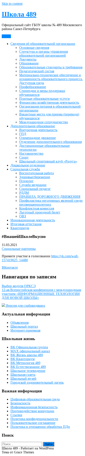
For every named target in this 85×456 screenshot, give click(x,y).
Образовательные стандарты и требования (50, 67)
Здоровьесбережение (34, 177)
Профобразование (32, 87)
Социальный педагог (35, 189)
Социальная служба (25, 169)
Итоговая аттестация (25, 224)
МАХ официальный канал (30, 351)
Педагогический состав (36, 71)
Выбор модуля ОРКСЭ (19, 286)
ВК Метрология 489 (25, 363)
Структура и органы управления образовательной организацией (43, 53)
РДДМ (24, 193)
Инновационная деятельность (32, 220)
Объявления (19, 322)
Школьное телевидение (27, 371)
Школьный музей (23, 378)
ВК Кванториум (22, 359)
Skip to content (12, 3)
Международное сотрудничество (43, 122)
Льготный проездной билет (39, 212)
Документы (27, 59)
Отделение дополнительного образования (50, 142)
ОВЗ (22, 216)
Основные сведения (34, 47)
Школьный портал (24, 326)
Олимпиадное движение (37, 138)
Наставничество (31, 153)
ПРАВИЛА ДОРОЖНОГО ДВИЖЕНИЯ (49, 196)
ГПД (22, 134)
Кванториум (19, 228)
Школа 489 (19, 14)
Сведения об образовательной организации (42, 44)
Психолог (26, 181)
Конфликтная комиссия (36, 208)
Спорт (24, 157)
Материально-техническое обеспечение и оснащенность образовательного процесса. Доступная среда (51, 79)
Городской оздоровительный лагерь (37, 382)
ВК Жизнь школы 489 (26, 355)
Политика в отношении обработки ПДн (40, 427)
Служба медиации (32, 185)
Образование (29, 63)
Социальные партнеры (19, 249)
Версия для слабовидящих (25, 305)
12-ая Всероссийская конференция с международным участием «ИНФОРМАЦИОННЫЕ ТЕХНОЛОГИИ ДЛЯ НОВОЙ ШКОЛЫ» (41, 294)
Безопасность (20, 403)
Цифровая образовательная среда (35, 399)
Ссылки (16, 415)
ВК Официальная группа (29, 347)
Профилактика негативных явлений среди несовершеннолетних (51, 202)
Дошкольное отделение (27, 165)
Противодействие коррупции (32, 411)
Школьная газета (22, 374)
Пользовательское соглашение (32, 423)
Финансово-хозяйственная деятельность (49, 102)
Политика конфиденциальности (34, 419)
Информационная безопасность (34, 407)
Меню (6, 36)
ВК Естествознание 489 (28, 367)
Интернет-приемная (25, 330)
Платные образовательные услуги (44, 98)
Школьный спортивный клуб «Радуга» (48, 161)
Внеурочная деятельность (38, 130)
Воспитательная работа (36, 173)
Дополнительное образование (32, 126)
